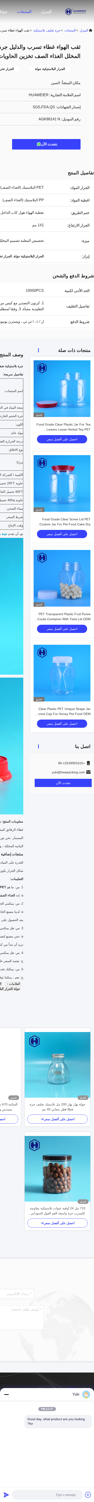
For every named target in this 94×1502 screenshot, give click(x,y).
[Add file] (88, 1495)
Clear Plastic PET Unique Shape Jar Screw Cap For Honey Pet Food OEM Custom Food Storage (63, 714)
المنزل (46, 11)
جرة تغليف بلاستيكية (46, 30)
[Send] (6, 1495)
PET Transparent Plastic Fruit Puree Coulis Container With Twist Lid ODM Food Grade (64, 619)
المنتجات (24, 11)
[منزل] (75, 11)
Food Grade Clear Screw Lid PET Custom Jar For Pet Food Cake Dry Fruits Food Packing (65, 524)
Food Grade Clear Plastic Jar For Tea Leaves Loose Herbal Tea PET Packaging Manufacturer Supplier (64, 429)
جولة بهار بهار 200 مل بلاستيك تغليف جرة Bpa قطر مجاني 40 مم (57, 1106)
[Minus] (6, 1394)
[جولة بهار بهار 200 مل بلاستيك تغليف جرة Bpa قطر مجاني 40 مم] (57, 1065)
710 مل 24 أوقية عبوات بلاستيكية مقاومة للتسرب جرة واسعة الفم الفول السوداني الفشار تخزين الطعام (57, 1211)
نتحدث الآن (49, 144)
